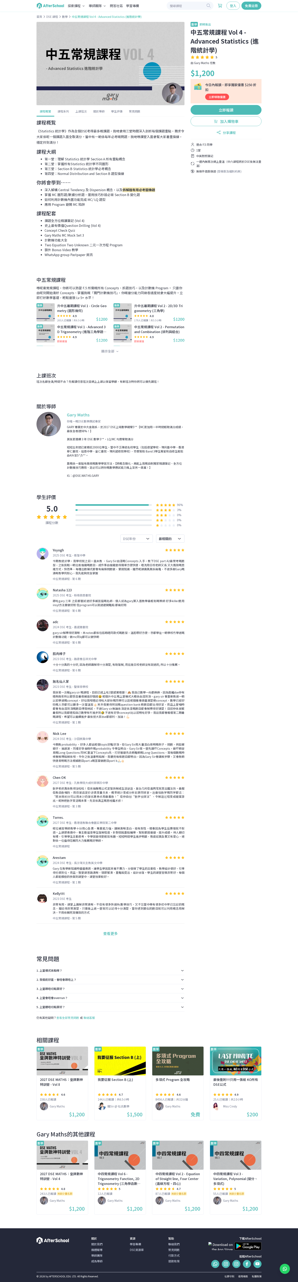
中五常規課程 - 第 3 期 (67, 806)
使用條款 (243, 1276)
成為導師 (97, 1261)
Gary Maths (201, 63)
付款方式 (174, 1255)
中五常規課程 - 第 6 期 (67, 579)
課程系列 (63, 111)
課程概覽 (45, 111)
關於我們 (97, 1244)
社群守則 (229, 1276)
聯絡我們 (174, 1244)
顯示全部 (108, 351)
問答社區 (116, 5)
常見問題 (134, 111)
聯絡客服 (89, 1018)
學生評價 (116, 111)
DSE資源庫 (137, 1250)
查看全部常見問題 (67, 1018)
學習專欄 (132, 5)
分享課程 (229, 132)
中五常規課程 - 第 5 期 (67, 766)
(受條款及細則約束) (229, 171)
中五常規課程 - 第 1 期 (67, 722)
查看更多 (110, 933)
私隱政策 (257, 1276)
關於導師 (99, 111)
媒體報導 (97, 1250)
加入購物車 (228, 121)
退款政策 (174, 1261)
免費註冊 (251, 5)
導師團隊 (97, 1255)
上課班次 (81, 111)
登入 (233, 5)
